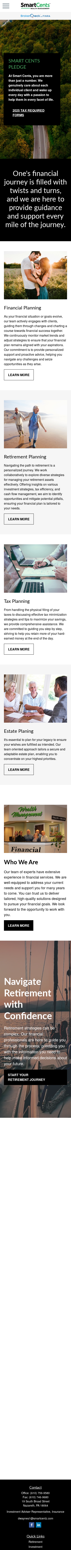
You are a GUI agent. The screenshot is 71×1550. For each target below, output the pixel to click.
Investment (35, 1547)
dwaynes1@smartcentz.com (35, 1518)
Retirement (35, 1542)
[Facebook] (31, 1525)
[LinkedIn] (38, 1525)
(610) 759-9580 (40, 1493)
